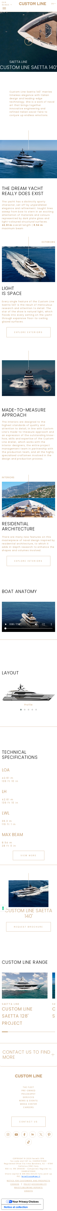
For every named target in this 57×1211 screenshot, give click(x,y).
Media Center (28, 1104)
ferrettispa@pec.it (31, 1176)
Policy (27, 1184)
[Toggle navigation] (4, 8)
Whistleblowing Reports (28, 1187)
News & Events (28, 1100)
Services (28, 1097)
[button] (21, 709)
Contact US (28, 1121)
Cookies (14, 1184)
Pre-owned (28, 1090)
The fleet (28, 1087)
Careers (28, 1107)
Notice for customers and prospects (28, 1181)
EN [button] (52, 4)
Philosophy (29, 1094)
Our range (6, 3)
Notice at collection (16, 1207)
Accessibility (39, 1184)
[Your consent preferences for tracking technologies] (3, 908)
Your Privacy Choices (25, 1201)
